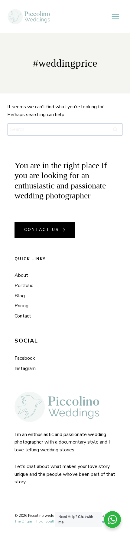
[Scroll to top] (124, 382)
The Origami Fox (29, 521)
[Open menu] (115, 16)
